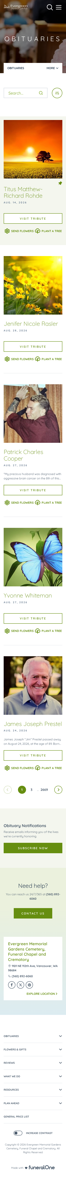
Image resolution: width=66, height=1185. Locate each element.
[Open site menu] (58, 7)
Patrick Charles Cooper (23, 455)
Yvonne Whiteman (28, 595)
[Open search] (50, 7)
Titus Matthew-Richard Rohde (23, 192)
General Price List (16, 1116)
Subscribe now (33, 848)
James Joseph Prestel (33, 723)
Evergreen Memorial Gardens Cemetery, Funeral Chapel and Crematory (27, 951)
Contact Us (33, 913)
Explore (41, 994)
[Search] (41, 93)
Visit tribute (33, 218)
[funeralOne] (42, 1167)
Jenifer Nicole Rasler (31, 323)
